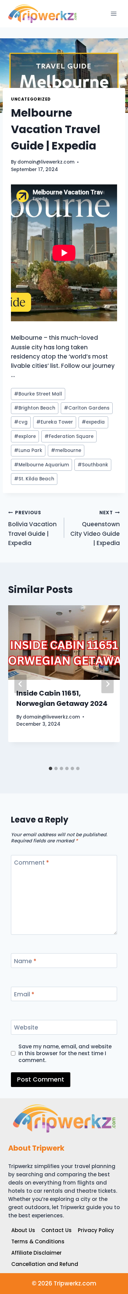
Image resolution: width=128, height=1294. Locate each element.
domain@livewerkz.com (45, 162)
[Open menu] (113, 13)
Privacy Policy (96, 1230)
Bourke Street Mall (38, 394)
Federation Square (69, 436)
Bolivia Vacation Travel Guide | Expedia (32, 528)
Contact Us (56, 1230)
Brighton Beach (34, 408)
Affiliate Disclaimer (36, 1252)
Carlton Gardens (87, 408)
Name (25, 961)
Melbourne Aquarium (41, 465)
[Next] (107, 684)
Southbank (92, 465)
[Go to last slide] (20, 684)
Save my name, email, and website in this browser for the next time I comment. (65, 1053)
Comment (31, 863)
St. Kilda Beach (34, 479)
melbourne (66, 450)
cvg (21, 422)
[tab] (50, 768)
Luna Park (28, 450)
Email (24, 994)
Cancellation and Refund (44, 1264)
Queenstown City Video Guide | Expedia (95, 528)
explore (25, 436)
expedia (93, 422)
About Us (23, 1230)
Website (26, 1028)
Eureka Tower (54, 422)
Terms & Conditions (38, 1241)
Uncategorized (31, 99)
